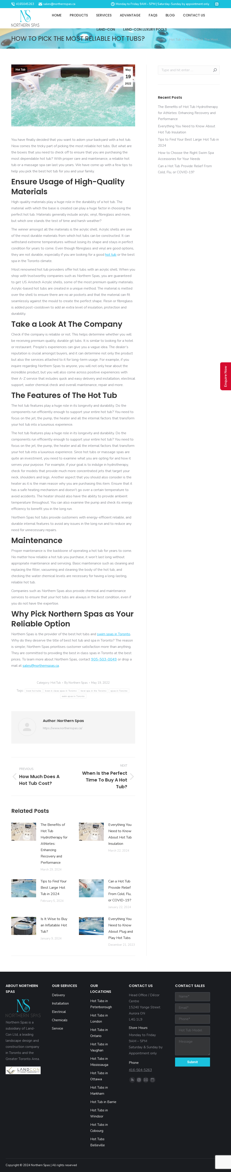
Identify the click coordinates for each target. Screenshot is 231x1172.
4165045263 (25, 4)
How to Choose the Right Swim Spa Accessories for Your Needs (186, 156)
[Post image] (23, 832)
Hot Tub (20, 69)
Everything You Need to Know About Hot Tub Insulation (120, 834)
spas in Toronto (119, 691)
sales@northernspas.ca (59, 4)
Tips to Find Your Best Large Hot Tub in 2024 (54, 887)
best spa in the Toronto (93, 691)
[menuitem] (56, 15)
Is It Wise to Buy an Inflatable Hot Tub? (54, 925)
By (76, 683)
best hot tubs (33, 691)
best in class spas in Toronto (61, 691)
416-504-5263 (140, 1070)
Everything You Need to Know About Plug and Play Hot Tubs (120, 928)
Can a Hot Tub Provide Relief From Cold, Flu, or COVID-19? (119, 891)
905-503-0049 (104, 659)
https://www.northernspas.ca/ (62, 728)
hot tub (110, 254)
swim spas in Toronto (113, 634)
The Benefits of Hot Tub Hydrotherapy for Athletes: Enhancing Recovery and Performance (54, 843)
